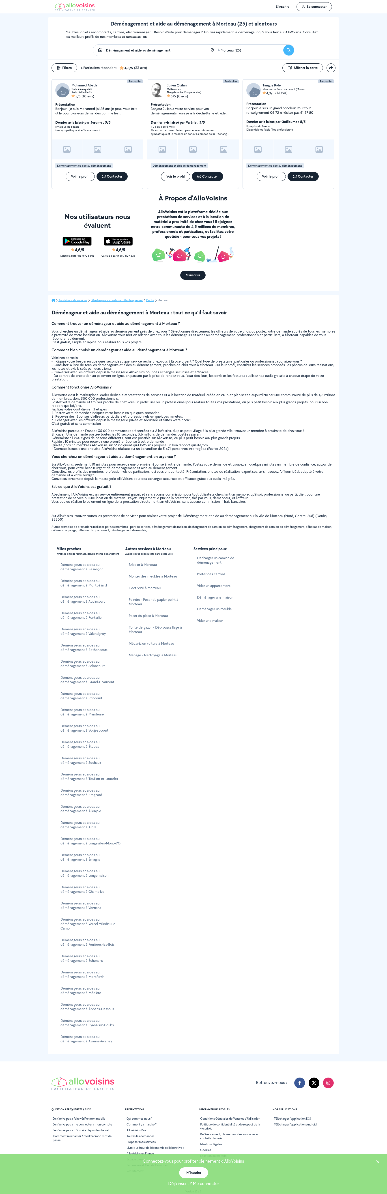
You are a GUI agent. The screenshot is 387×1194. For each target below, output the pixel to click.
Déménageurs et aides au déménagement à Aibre (79, 824)
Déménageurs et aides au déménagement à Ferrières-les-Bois (87, 942)
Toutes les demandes (140, 1136)
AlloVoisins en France (140, 1153)
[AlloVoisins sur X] (314, 1083)
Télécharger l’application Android (295, 1124)
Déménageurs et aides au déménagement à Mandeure (82, 712)
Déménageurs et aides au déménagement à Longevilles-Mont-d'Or (91, 841)
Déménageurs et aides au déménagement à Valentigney (83, 631)
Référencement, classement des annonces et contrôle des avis (229, 1136)
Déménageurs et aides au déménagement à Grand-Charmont (87, 679)
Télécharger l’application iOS (292, 1119)
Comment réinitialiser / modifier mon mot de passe (82, 1138)
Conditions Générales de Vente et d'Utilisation (230, 1119)
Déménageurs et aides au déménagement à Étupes (79, 744)
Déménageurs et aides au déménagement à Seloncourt (82, 663)
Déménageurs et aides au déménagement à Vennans (80, 905)
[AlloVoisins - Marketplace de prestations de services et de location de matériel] (75, 9)
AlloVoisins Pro (136, 1130)
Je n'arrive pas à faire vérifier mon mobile (79, 1119)
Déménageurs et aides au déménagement (117, 300)
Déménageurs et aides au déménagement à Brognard (81, 792)
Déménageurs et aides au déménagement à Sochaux (80, 760)
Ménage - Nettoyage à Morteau (153, 655)
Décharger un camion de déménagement (215, 560)
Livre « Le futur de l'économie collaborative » (155, 1148)
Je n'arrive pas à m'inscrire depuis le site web (81, 1130)
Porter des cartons (211, 574)
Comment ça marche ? (142, 1124)
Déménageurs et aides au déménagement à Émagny (80, 857)
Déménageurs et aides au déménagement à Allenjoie (80, 808)
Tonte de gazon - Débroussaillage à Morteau (155, 629)
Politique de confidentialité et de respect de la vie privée (230, 1126)
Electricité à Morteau (145, 588)
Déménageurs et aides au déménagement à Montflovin (82, 974)
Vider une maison (210, 620)
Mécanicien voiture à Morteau (151, 643)
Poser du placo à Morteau (148, 615)
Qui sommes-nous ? (140, 1119)
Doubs (150, 300)
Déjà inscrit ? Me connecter (193, 1183)
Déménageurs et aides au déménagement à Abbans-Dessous (87, 1006)
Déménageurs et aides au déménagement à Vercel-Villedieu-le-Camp (88, 924)
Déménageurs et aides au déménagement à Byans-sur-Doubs (87, 1022)
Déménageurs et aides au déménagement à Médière (80, 990)
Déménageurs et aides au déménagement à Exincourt (81, 695)
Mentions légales (211, 1144)
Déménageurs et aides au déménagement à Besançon (81, 566)
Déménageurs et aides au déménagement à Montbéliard (83, 583)
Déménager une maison (215, 597)
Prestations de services (72, 300)
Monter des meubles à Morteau (153, 576)
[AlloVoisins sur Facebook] (299, 1083)
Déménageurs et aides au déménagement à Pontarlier (81, 615)
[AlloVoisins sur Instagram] (328, 1083)
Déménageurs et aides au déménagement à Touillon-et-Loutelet (89, 776)
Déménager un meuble (214, 609)
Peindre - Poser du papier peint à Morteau (153, 601)
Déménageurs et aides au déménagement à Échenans (81, 958)
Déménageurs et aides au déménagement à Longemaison (84, 873)
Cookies (205, 1150)
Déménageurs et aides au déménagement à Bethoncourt (84, 647)
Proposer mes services (141, 1142)
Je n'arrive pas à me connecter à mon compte (82, 1124)
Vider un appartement (213, 585)
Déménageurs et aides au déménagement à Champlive (82, 889)
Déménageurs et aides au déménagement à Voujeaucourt (84, 728)
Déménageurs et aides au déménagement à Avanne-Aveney (86, 1039)
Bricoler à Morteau (143, 564)
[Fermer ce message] (377, 1162)
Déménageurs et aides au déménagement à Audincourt (82, 599)
